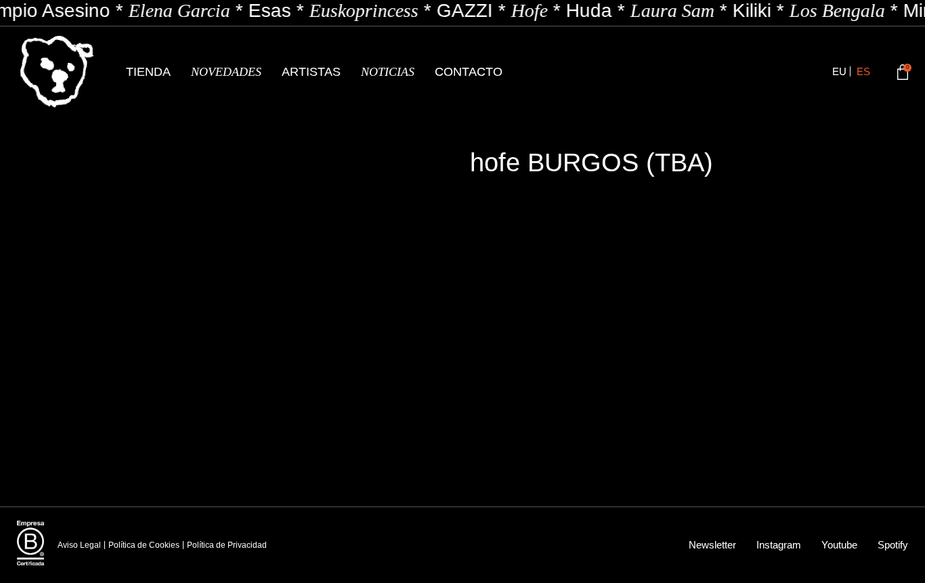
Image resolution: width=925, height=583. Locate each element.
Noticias (387, 72)
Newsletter (712, 544)
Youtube (839, 544)
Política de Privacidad (227, 545)
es (863, 71)
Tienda (148, 72)
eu (839, 71)
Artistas (311, 72)
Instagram (778, 544)
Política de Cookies (143, 545)
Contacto (468, 72)
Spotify (893, 544)
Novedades (226, 72)
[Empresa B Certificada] (30, 543)
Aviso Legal (79, 545)
